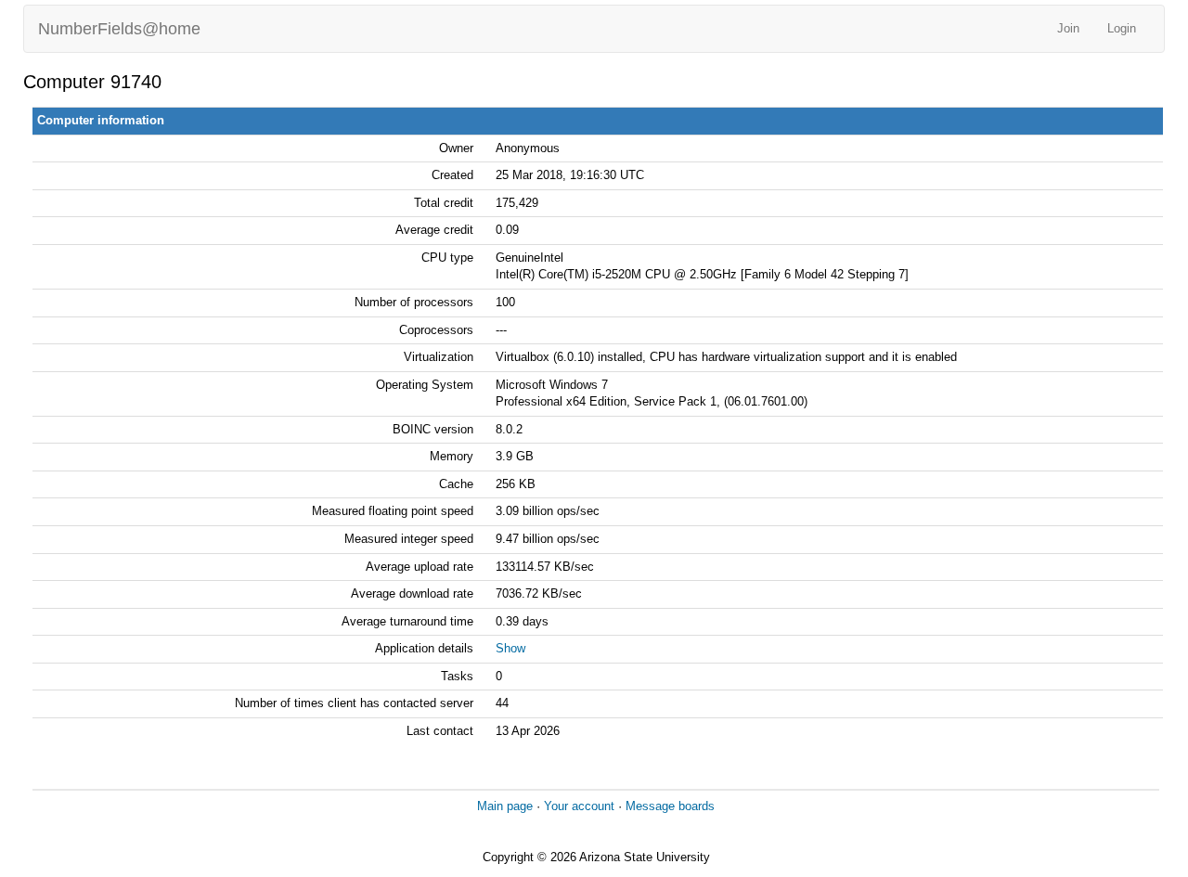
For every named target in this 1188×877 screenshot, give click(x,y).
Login (1121, 28)
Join (1068, 28)
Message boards (670, 806)
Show (510, 648)
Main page (505, 806)
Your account (579, 806)
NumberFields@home (119, 28)
